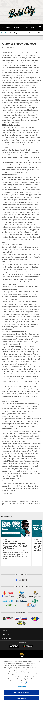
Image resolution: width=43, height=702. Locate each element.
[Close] (40, 661)
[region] (21, 680)
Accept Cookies (21, 698)
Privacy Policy (26, 683)
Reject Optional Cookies (21, 692)
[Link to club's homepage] (2, 26)
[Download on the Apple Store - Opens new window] (14, 646)
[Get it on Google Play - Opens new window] (28, 647)
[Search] (36, 27)
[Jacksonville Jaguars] (21, 655)
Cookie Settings (21, 687)
